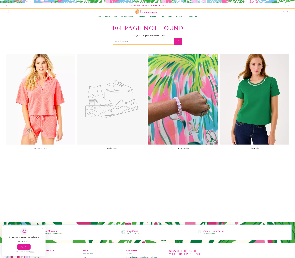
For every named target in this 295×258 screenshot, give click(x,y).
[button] (115, 17)
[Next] (288, 6)
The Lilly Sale (88, 254)
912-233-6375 (131, 254)
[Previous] (7, 6)
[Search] (178, 41)
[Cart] (288, 12)
